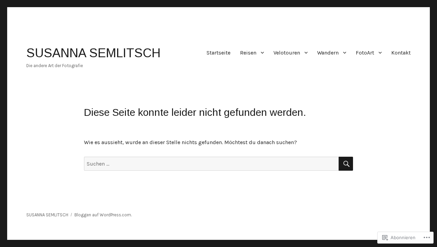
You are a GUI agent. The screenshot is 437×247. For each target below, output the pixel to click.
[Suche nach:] (211, 163)
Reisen (248, 52)
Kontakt (401, 52)
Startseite (218, 52)
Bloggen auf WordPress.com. (103, 214)
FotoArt (365, 52)
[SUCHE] (346, 164)
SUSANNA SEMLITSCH (93, 53)
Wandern (328, 52)
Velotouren (286, 52)
